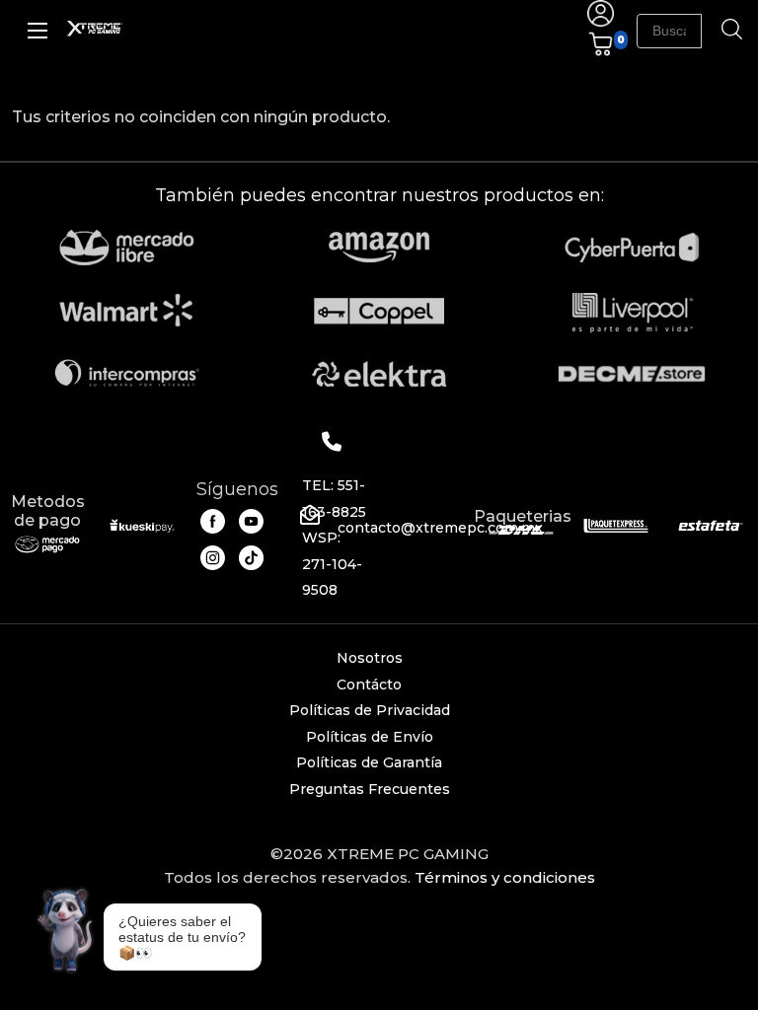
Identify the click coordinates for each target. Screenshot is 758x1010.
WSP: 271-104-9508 (332, 564)
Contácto (369, 684)
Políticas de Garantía (369, 762)
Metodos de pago (48, 511)
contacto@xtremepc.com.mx (440, 528)
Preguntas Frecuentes (369, 789)
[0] (600, 51)
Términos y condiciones (505, 877)
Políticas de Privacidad (369, 710)
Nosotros (370, 658)
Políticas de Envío (369, 737)
